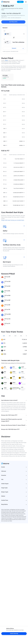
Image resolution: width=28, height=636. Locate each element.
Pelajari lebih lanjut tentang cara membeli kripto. (12, 220)
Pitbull (6, 60)
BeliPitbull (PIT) (13, 21)
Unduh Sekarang (14, 633)
